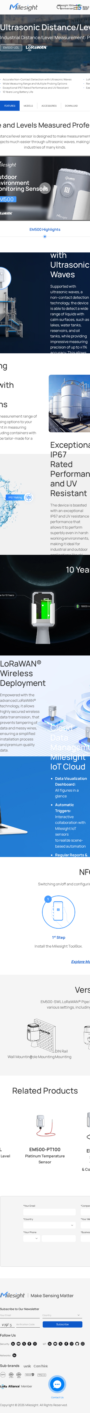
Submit (45, 157)
